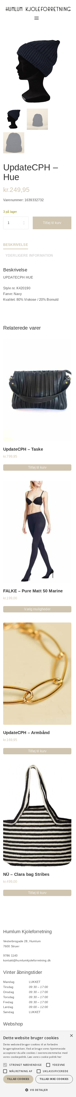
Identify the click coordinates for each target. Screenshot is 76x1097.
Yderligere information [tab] (29, 255)
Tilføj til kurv (52, 223)
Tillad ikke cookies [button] (54, 1079)
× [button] (71, 1035)
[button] (38, 1090)
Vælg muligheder (37, 609)
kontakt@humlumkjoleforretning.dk (27, 960)
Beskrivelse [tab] (15, 245)
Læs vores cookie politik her (44, 1057)
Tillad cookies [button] (18, 1079)
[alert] (38, 1064)
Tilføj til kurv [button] (37, 467)
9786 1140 (10, 955)
